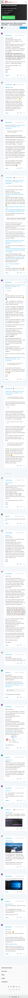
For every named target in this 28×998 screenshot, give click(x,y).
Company (4, 981)
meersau (7, 516)
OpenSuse (10, 258)
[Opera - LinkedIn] (16, 986)
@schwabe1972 (9, 683)
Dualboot (7, 266)
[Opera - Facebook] (9, 986)
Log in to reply (23, 27)
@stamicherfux (9, 180)
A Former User (8, 84)
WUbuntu (22, 258)
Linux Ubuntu (18, 257)
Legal (3, 978)
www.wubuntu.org (12, 944)
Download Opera (9, 17)
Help (2, 974)
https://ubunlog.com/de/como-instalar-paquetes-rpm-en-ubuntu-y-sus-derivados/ (14, 242)
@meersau (8, 535)
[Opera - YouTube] (13, 986)
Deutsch (5, 27)
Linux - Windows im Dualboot (12, 263)
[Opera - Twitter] (11, 986)
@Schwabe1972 (9, 731)
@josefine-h (8, 790)
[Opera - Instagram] (19, 986)
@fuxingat (10, 87)
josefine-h (7, 672)
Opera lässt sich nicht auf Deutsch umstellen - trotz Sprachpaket (15, 127)
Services (4, 971)
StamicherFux (8, 35)
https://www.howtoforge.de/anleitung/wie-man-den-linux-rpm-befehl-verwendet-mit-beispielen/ (15, 250)
